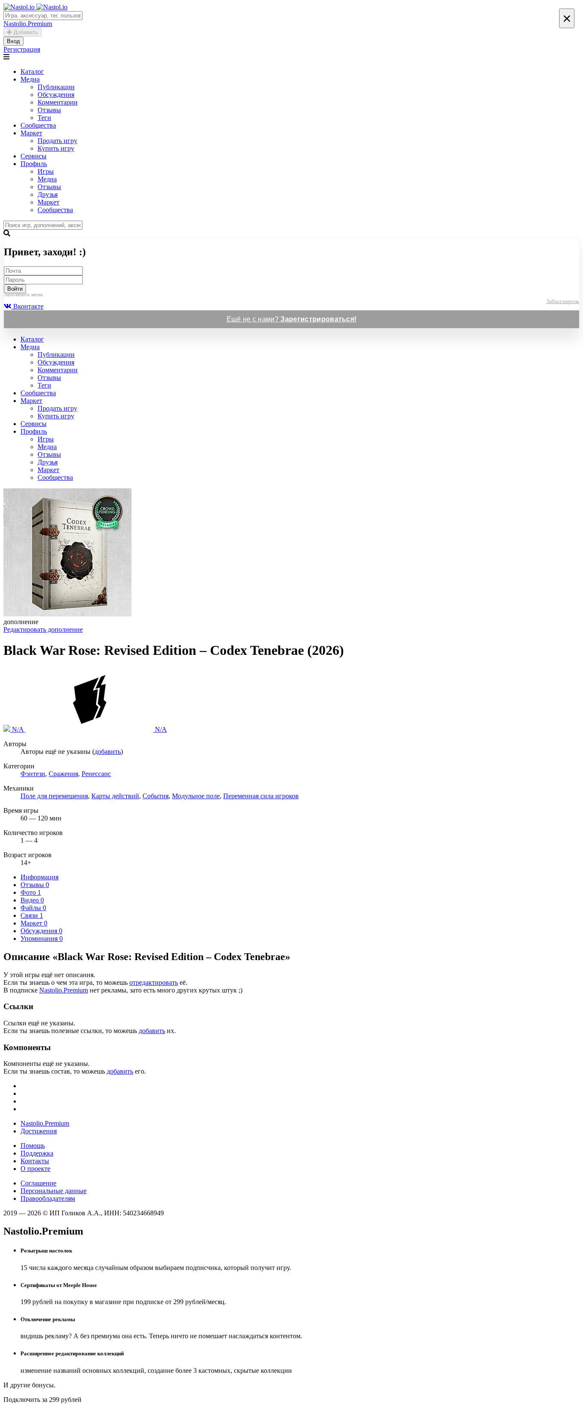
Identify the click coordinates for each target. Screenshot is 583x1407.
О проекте (35, 1168)
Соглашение (38, 1183)
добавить (107, 751)
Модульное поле (196, 796)
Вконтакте (28, 306)
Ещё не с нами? (292, 319)
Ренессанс (96, 773)
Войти (15, 289)
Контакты (34, 1161)
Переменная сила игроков (261, 796)
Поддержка (36, 1153)
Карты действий (115, 796)
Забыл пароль (562, 301)
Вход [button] (13, 41)
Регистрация (21, 49)
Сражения (63, 773)
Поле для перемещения (54, 796)
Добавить (25, 32)
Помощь (32, 1145)
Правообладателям (47, 1198)
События (156, 796)
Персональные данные (53, 1190)
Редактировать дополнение (43, 629)
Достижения (38, 1131)
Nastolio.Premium (63, 990)
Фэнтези (32, 773)
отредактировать (153, 982)
